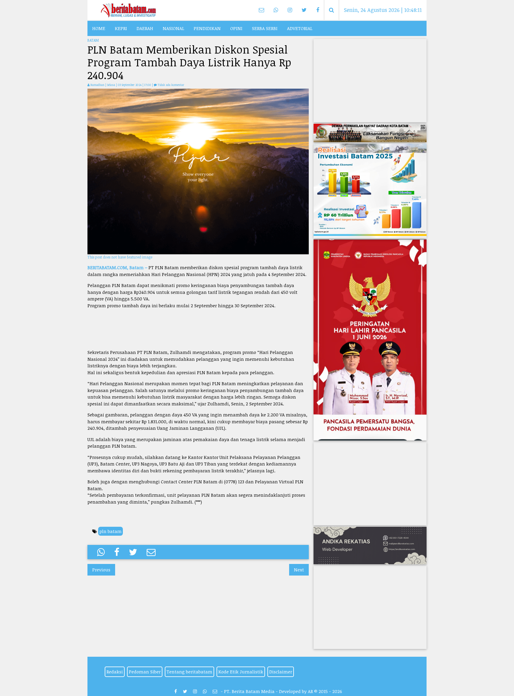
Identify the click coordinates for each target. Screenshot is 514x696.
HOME (98, 28)
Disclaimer (280, 672)
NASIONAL (173, 28)
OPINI (236, 28)
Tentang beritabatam (189, 672)
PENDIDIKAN (207, 28)
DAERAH (145, 28)
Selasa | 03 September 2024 (124, 85)
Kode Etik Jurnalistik (240, 672)
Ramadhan (97, 85)
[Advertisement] (198, 328)
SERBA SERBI (265, 28)
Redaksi (114, 672)
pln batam (110, 531)
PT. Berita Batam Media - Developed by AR (268, 691)
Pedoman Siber (145, 672)
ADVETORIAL (299, 28)
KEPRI (121, 28)
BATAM (93, 40)
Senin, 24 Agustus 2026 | (382, 9)
